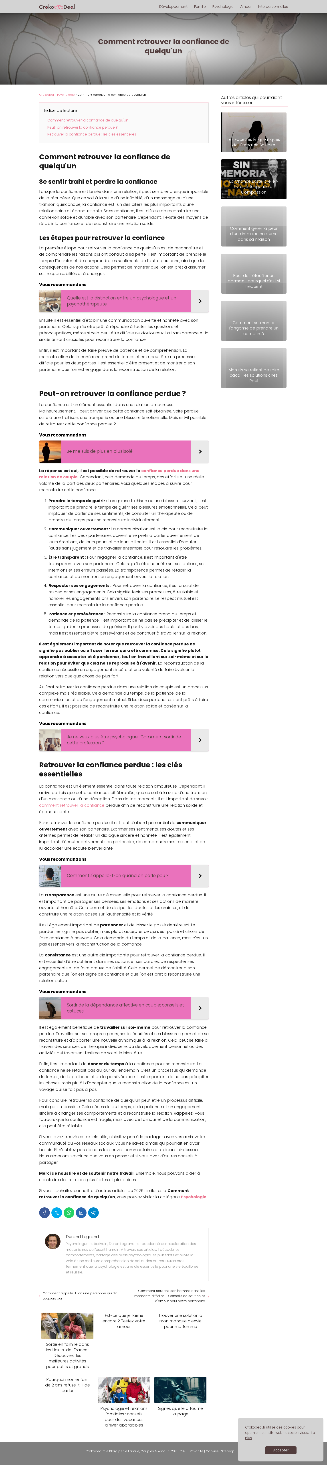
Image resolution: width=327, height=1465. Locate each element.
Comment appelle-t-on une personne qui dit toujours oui (80, 1296)
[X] (56, 1212)
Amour (246, 6)
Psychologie (223, 6)
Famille (200, 6)
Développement (173, 6)
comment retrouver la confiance (71, 805)
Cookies (212, 1451)
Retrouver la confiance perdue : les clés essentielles (91, 134)
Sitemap (227, 1451)
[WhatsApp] (69, 1212)
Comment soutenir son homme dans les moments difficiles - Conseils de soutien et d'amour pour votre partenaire (169, 1295)
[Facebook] (44, 1212)
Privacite (196, 1451)
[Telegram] (93, 1212)
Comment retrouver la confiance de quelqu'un (87, 120)
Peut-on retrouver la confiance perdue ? (82, 127)
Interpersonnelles (273, 6)
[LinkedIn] (81, 1212)
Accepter (281, 1450)
